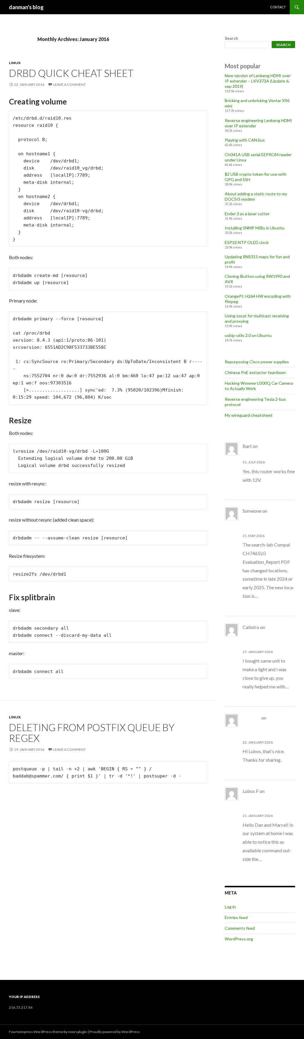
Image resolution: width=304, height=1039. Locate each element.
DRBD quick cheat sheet (71, 73)
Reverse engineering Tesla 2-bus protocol (269, 726)
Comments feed (240, 928)
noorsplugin (77, 1032)
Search (231, 38)
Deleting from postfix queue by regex (92, 732)
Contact (278, 7)
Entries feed (236, 917)
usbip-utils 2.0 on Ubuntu (248, 335)
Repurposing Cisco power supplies (257, 361)
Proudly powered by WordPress (114, 1032)
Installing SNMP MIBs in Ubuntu (254, 227)
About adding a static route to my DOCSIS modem (267, 519)
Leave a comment (69, 84)
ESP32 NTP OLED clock (247, 242)
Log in (230, 906)
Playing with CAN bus (245, 139)
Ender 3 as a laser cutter (247, 213)
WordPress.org (239, 938)
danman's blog (26, 7)
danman (251, 717)
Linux (15, 63)
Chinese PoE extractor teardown (255, 372)
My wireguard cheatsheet (249, 415)
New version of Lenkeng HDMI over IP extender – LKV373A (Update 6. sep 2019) (258, 81)
